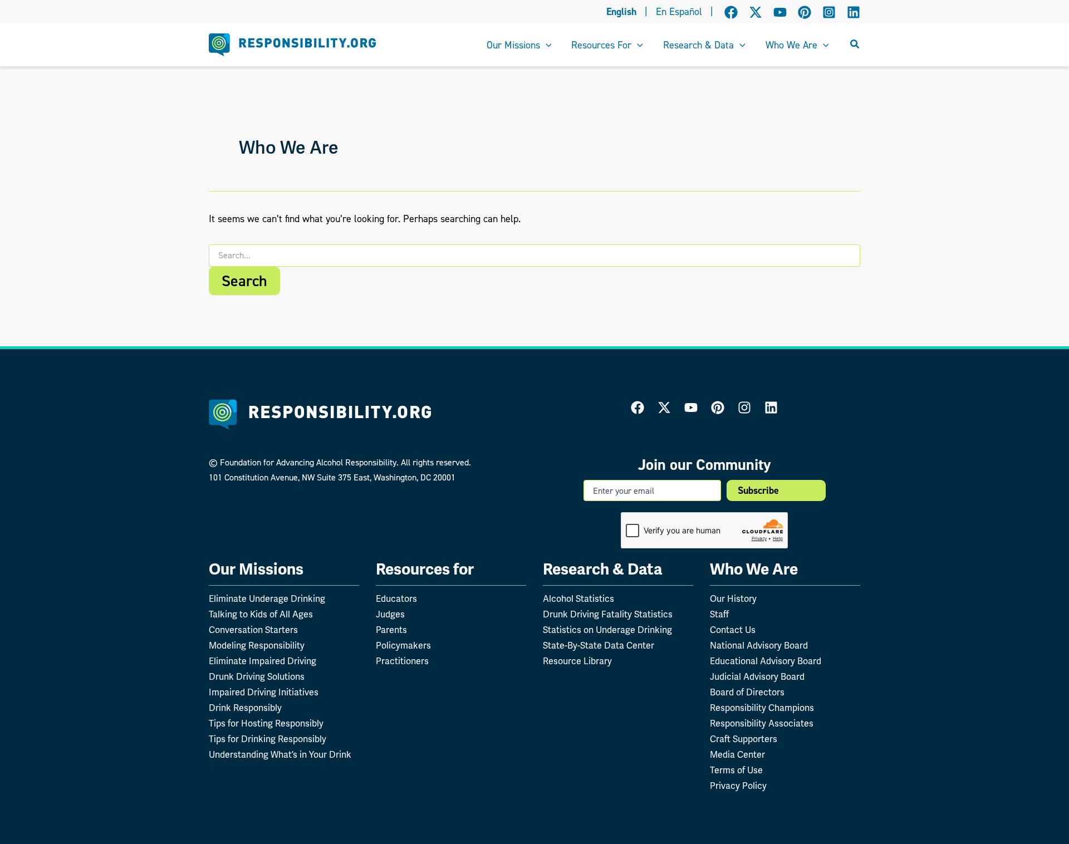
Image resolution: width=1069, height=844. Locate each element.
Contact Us (733, 630)
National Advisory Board (759, 645)
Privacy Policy (738, 786)
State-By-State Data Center (598, 645)
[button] (546, 45)
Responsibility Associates (761, 723)
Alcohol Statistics (578, 599)
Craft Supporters (743, 739)
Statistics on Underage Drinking (607, 630)
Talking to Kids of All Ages (261, 614)
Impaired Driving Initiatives (263, 692)
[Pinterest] (804, 12)
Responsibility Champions (762, 708)
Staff (719, 614)
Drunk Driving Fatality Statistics (608, 614)
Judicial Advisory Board (757, 677)
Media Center (737, 754)
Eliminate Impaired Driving (262, 661)
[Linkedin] (853, 12)
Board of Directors (747, 692)
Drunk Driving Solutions (257, 677)
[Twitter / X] (755, 12)
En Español (679, 11)
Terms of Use (736, 770)
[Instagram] (829, 12)
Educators (396, 599)
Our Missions (256, 569)
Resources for (425, 569)
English (621, 11)
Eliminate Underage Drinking (267, 599)
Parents (391, 630)
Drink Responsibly (245, 708)
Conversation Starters (253, 630)
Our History (733, 599)
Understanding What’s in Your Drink (280, 754)
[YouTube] (780, 12)
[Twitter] (664, 407)
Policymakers (403, 645)
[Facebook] (731, 12)
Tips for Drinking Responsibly (267, 739)
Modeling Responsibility (257, 645)
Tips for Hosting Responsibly (266, 723)
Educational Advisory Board (765, 661)
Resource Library (577, 661)
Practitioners (402, 661)
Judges (390, 614)
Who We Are (754, 569)
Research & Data (603, 569)
